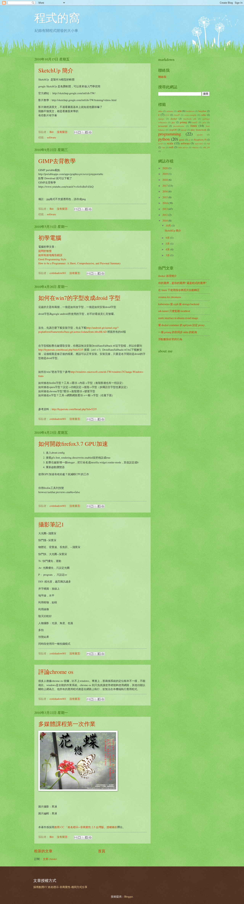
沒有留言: (63, 132)
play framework (198, 129)
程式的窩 (57, 17)
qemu (181, 139)
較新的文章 (43, 851)
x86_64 (206, 147)
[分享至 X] (83, 132)
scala (170, 143)
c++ (167, 114)
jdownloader (178, 126)
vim (163, 147)
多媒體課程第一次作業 (67, 723)
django (161, 118)
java (204, 122)
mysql (183, 129)
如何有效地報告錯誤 (50, 255)
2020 (165, 168)
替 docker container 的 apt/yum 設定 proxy (181, 325)
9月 (168, 237)
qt (189, 139)
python (164, 139)
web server (183, 147)
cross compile (190, 114)
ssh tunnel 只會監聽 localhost (174, 311)
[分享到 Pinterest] (90, 132)
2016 (165, 191)
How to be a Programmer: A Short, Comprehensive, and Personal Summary (79, 263)
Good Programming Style (52, 259)
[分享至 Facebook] (86, 132)
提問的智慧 (45, 251)
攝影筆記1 (51, 524)
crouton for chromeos (169, 297)
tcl (208, 143)
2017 (165, 185)
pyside (200, 134)
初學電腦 (49, 237)
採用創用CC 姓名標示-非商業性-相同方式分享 (60, 887)
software (51, 137)
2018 (165, 180)
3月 (168, 255)
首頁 (101, 851)
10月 (169, 225)
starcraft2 (199, 143)
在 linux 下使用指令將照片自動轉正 (179, 290)
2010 (165, 220)
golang (183, 122)
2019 (165, 174)
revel (160, 143)
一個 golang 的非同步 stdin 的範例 (177, 332)
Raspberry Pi (200, 139)
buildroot (190, 111)
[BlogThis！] (79, 132)
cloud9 (177, 114)
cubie (203, 114)
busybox (202, 110)
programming (169, 134)
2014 (165, 203)
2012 (165, 215)
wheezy (195, 147)
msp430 (173, 129)
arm (179, 111)
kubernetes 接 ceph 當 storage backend (178, 304)
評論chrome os (55, 671)
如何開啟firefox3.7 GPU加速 (73, 443)
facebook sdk (189, 118)
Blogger (128, 896)
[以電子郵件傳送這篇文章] (76, 132)
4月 (168, 249)
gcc (173, 122)
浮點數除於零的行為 (170, 339)
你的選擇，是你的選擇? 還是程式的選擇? (182, 283)
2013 (165, 209)
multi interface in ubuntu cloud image (178, 318)
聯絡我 (162, 77)
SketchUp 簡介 (55, 70)
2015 (165, 197)
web (171, 147)
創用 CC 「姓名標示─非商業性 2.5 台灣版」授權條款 (85, 827)
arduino (169, 111)
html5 (194, 122)
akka (160, 111)
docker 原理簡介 (167, 276)
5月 (168, 243)
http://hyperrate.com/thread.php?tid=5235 (60, 349)
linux (193, 126)
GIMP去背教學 (57, 161)
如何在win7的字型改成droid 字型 (79, 297)
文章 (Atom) (50, 859)
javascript (162, 125)
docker (174, 118)
